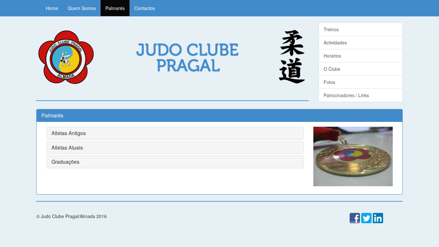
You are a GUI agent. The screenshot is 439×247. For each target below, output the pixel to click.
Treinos (331, 29)
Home (52, 8)
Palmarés (115, 8)
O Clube (332, 69)
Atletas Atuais (67, 147)
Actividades (335, 42)
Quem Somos (82, 8)
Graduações (65, 161)
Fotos (329, 82)
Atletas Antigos (68, 133)
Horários (332, 55)
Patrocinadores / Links (346, 95)
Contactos (144, 8)
